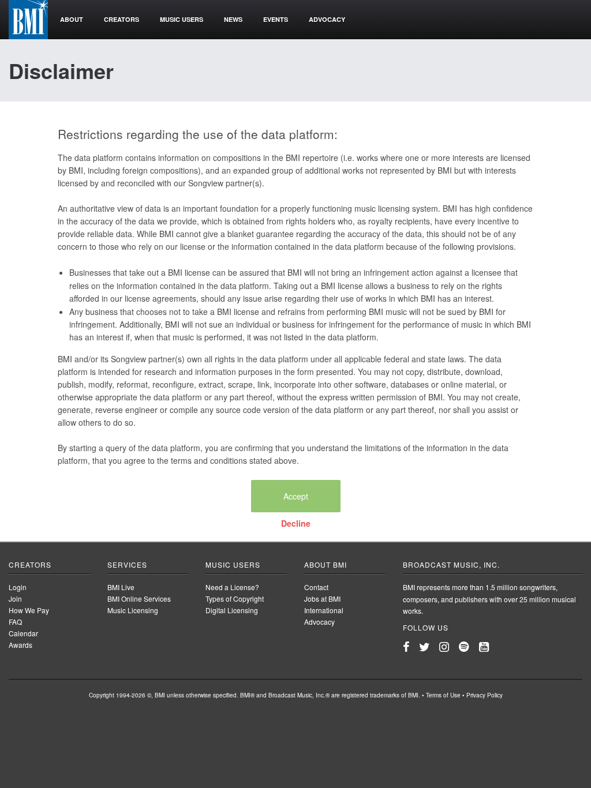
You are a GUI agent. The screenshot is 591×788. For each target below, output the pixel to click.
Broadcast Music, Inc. (451, 564)
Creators (121, 19)
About (71, 19)
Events (275, 19)
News (233, 19)
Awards (20, 645)
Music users (181, 19)
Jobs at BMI (322, 598)
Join (15, 598)
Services (127, 564)
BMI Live (120, 587)
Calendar (23, 633)
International (323, 610)
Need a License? (232, 587)
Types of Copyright (234, 598)
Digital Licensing (231, 610)
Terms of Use (443, 695)
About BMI (325, 564)
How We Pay (29, 610)
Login (18, 587)
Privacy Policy (484, 695)
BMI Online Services (139, 598)
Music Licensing (132, 610)
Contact (316, 587)
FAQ (15, 621)
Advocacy (327, 19)
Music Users (232, 564)
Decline (296, 523)
